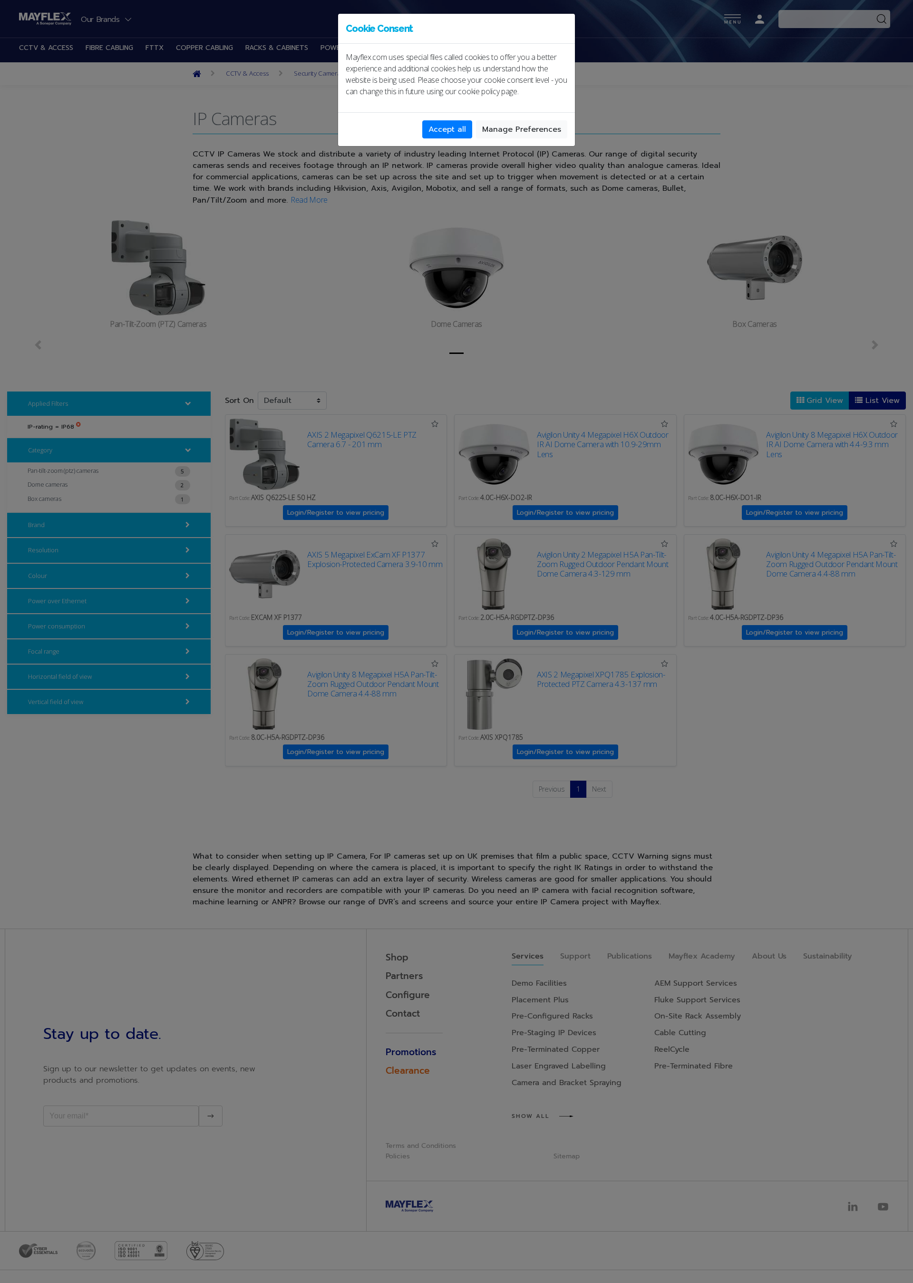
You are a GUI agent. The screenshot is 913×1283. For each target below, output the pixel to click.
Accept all (447, 129)
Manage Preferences (521, 129)
